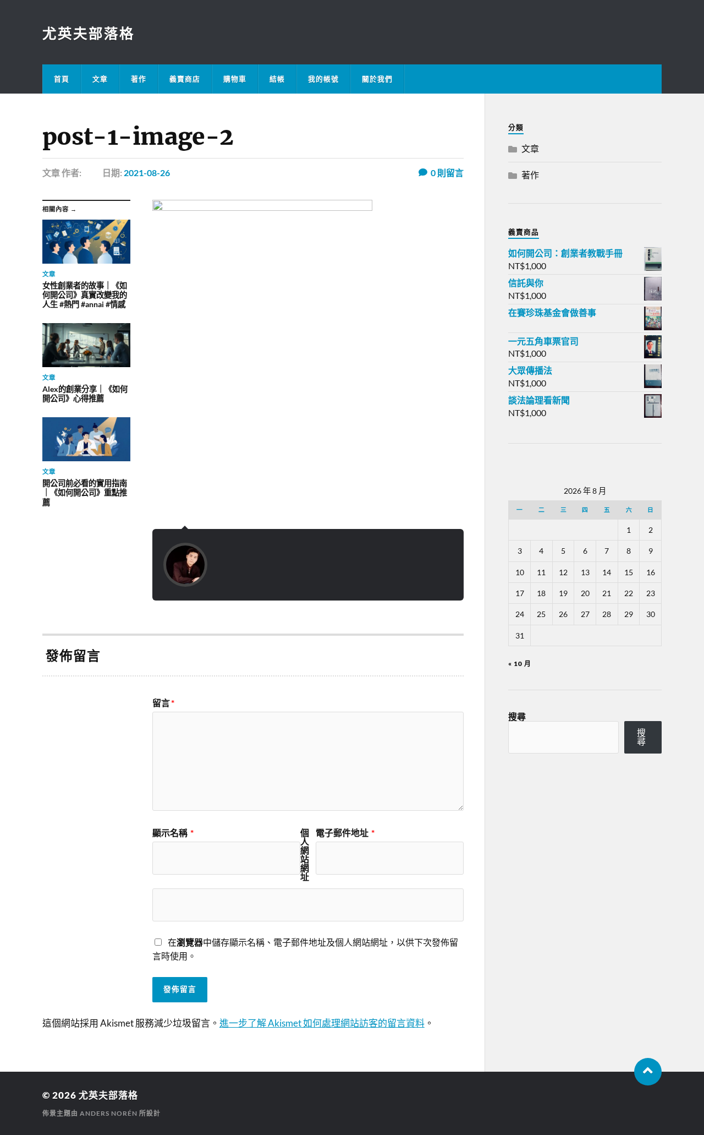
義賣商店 (184, 78)
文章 (100, 78)
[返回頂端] (648, 1071)
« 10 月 (519, 663)
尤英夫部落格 (88, 33)
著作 (138, 78)
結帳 (277, 78)
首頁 (61, 78)
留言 (163, 703)
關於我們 (377, 78)
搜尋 (517, 716)
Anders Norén (109, 1113)
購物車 (234, 78)
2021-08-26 (147, 172)
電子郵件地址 (345, 832)
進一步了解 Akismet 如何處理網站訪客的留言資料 (322, 1023)
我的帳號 (323, 78)
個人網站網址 (304, 854)
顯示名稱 (173, 832)
